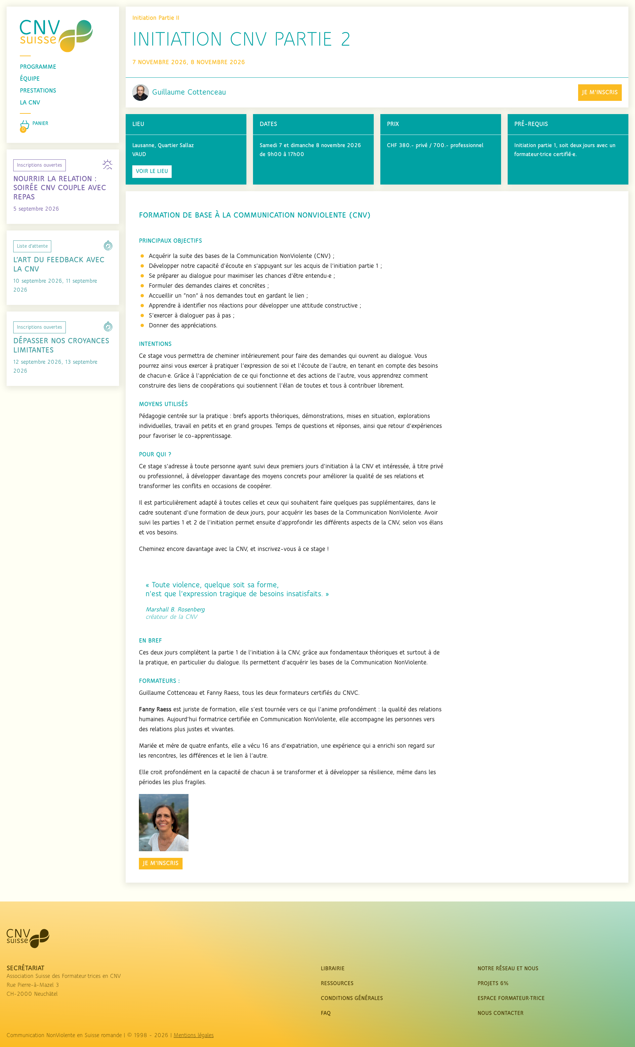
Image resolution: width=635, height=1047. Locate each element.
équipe (30, 79)
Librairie (333, 969)
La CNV (30, 103)
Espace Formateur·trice (511, 999)
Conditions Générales (352, 999)
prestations (38, 91)
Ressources (337, 984)
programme (38, 67)
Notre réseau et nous (508, 969)
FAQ (326, 1014)
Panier (40, 123)
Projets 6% (493, 984)
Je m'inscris (600, 92)
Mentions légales (194, 1036)
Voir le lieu (152, 172)
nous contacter (501, 1014)
